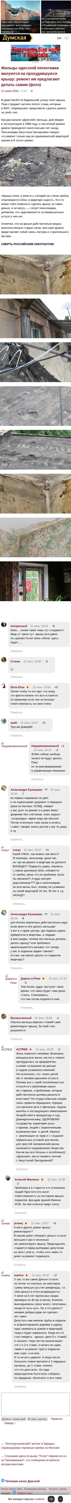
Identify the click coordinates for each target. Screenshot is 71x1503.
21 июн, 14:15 (42, 750)
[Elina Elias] (3, 687)
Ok (51, 1499)
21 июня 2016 (9, 91)
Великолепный (21, 1018)
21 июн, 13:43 (39, 626)
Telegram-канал (25, 1493)
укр (59, 37)
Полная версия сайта (11, 1489)
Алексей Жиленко (27, 1179)
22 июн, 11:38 (56, 1179)
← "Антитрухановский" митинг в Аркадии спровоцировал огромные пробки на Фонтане (30, 1445)
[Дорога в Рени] (11, 983)
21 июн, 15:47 (32, 850)
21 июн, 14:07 (29, 722)
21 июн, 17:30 (57, 978)
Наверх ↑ (10, 1423)
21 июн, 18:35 (44, 1049)
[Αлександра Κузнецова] (3, 790)
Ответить (17, 651)
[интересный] (3, 626)
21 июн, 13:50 (41, 687)
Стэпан (15, 661)
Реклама (35, 62)
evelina (18, 1275)
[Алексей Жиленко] (8, 1179)
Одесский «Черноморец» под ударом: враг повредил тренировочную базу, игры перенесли (16, 27)
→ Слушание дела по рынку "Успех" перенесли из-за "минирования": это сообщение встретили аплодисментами (34, 1460)
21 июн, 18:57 (40, 1223)
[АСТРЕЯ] (6, 1050)
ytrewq (18, 1223)
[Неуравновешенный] (14, 746)
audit (14, 722)
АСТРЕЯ (21, 1049)
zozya (16, 850)
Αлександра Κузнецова (26, 789)
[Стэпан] (3, 661)
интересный (19, 626)
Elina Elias (17, 687)
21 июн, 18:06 (43, 1018)
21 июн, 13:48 (32, 661)
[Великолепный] (3, 1018)
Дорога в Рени (30, 978)
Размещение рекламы (35, 1489)
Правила (56, 1418)
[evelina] (5, 1275)
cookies (39, 1499)
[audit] (3, 723)
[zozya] (5, 850)
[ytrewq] (5, 1223)
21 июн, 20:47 (40, 1275)
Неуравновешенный (45, 746)
